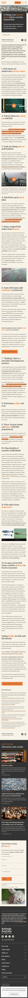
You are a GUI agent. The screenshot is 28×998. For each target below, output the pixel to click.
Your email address (9, 871)
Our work (5, 946)
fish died (13, 493)
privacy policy (4, 884)
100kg (6, 137)
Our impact (5, 956)
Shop (3, 959)
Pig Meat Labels (7, 765)
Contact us (5, 966)
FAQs (3, 969)
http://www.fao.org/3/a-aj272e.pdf (8, 727)
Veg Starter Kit (6, 346)
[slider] (11, 111)
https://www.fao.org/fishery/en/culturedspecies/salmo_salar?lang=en (14, 711)
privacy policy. (22, 990)
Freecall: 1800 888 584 (9, 939)
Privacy (12, 887)
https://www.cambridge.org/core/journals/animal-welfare (13, 698)
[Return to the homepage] (4, 2)
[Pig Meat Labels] (14, 756)
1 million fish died (9, 260)
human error (20, 396)
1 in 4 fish (11, 511)
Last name (7, 865)
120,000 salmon (12, 599)
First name (7, 859)
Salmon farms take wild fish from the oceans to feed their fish (13, 795)
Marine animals (7, 763)
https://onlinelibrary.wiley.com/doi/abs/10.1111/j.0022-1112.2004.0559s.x (12, 719)
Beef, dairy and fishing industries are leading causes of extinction (13, 823)
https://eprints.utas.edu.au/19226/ (8, 704)
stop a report (10, 311)
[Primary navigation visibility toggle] (25, 2)
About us (5, 953)
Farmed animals (6, 34)
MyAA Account (7, 973)
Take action (6, 949)
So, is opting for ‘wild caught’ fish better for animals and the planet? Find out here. (14, 652)
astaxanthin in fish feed (18, 217)
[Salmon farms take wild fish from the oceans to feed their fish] (14, 784)
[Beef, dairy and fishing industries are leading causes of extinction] (14, 813)
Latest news (6, 963)
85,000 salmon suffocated (9, 474)
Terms (16, 887)
